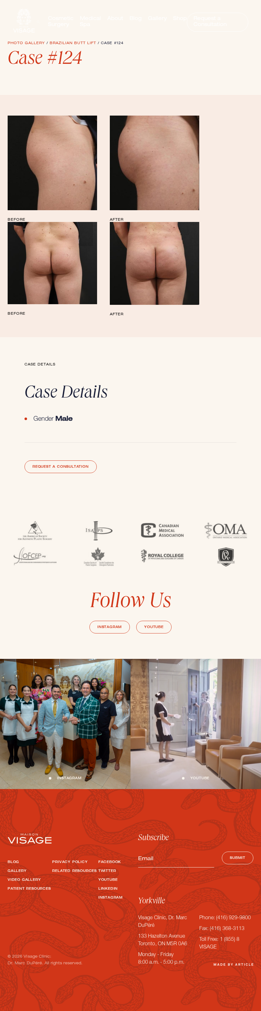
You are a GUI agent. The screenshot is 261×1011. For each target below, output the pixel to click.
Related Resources (74, 871)
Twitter (107, 871)
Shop (180, 19)
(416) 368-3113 (227, 929)
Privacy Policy (70, 862)
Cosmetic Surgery (61, 22)
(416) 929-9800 (233, 918)
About (115, 19)
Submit (237, 858)
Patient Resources (29, 889)
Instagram (109, 627)
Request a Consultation (210, 22)
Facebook (109, 862)
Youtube (154, 627)
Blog (136, 19)
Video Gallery (24, 880)
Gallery (157, 19)
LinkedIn (108, 889)
